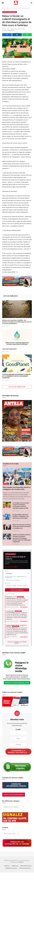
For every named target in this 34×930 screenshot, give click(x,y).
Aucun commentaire (9, 30)
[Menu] (3, 3)
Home (3, 8)
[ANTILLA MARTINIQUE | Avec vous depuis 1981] (16, 3)
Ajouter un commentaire (17, 387)
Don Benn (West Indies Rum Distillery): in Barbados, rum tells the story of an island (21, 516)
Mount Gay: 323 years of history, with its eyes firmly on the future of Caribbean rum (22, 526)
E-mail (18, 729)
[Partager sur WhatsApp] (27, 34)
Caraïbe (6, 483)
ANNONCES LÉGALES (11, 868)
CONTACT (7, 866)
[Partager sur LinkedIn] (17, 34)
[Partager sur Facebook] (7, 34)
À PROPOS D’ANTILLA (25, 868)
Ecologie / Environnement (9, 12)
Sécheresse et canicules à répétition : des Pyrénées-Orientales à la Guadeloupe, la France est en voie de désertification (17, 321)
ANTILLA (21, 862)
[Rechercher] (31, 3)
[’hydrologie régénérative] (17, 338)
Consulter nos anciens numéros (14, 794)
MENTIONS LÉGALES (26, 866)
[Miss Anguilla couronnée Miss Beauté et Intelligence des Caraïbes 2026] (17, 476)
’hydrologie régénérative (9, 349)
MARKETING (15, 866)
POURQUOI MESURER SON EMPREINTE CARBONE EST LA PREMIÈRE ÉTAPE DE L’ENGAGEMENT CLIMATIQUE (16, 376)
